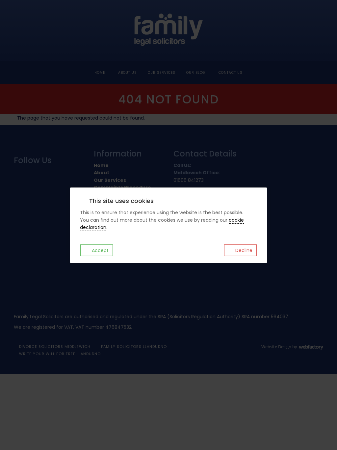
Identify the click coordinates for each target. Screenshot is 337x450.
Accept (100, 250)
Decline (243, 250)
